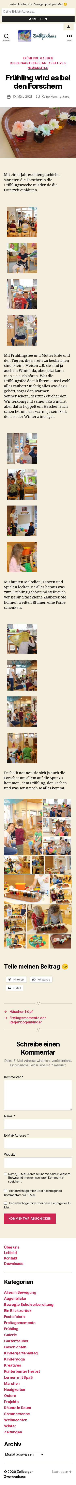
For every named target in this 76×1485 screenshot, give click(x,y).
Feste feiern (14, 1317)
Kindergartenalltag (28, 63)
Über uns (11, 1247)
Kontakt (10, 1258)
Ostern (10, 1395)
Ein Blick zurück (17, 1310)
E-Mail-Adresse (16, 1135)
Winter (10, 1426)
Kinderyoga (14, 1359)
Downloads (13, 1263)
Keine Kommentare (55, 96)
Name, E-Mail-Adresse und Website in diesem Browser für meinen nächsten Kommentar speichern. (39, 1178)
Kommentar (13, 1077)
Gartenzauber (16, 1341)
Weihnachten (15, 1420)
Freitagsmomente (19, 1323)
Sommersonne (17, 1414)
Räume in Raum (17, 1408)
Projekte (11, 1402)
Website (10, 1154)
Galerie (46, 58)
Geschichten (15, 1347)
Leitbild (10, 1253)
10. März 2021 (22, 96)
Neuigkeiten (38, 67)
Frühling (30, 58)
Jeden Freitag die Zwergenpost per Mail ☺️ (38, 4)
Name (9, 1116)
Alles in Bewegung (20, 1292)
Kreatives (57, 63)
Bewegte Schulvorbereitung (28, 1304)
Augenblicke (15, 1298)
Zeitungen (13, 1432)
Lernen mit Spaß (18, 1377)
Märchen (12, 1383)
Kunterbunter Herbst (22, 1371)
